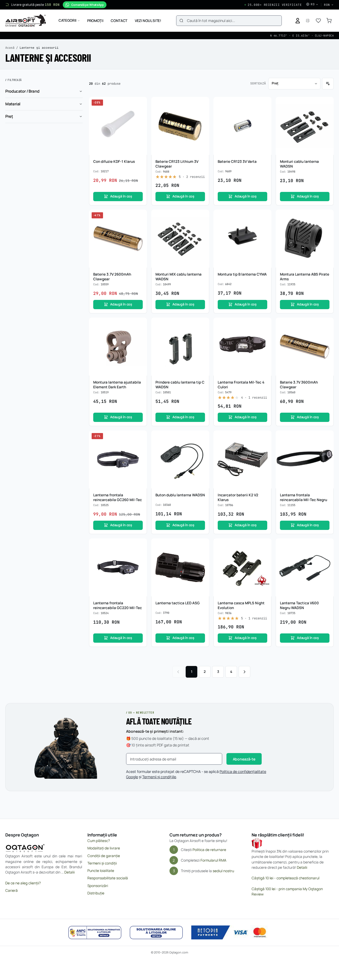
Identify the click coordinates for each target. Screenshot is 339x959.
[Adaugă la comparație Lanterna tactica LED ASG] (202, 555)
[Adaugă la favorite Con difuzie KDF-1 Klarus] (140, 104)
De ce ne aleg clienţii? (23, 883)
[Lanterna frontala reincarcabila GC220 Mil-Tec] (118, 567)
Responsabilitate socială (107, 878)
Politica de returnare (209, 849)
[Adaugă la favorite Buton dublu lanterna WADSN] (202, 437)
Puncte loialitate (100, 870)
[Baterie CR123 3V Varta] (242, 126)
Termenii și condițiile (159, 776)
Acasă (10, 47)
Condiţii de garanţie (103, 855)
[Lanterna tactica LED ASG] (180, 567)
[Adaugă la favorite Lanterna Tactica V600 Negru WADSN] (327, 545)
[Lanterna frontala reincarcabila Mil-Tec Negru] (305, 459)
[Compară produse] (308, 20)
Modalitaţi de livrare (103, 848)
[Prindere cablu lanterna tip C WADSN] (180, 347)
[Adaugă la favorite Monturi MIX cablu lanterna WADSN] (202, 216)
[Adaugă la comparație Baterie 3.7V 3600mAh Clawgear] (327, 334)
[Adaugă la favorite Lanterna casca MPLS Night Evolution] (264, 545)
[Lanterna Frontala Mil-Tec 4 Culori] (242, 347)
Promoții (95, 20)
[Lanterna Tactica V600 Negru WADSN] (305, 567)
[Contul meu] (297, 20)
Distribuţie (95, 893)
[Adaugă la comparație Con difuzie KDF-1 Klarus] (140, 114)
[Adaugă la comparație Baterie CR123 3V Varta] (264, 114)
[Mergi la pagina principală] (25, 21)
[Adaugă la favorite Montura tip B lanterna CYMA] (264, 216)
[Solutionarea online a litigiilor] (156, 932)
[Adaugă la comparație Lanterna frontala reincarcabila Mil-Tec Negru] (327, 447)
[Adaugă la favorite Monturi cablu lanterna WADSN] (327, 104)
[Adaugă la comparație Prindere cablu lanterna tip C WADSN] (202, 334)
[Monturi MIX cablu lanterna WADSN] (180, 239)
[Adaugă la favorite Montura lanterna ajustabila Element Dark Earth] (140, 324)
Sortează (258, 83)
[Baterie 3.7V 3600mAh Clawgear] (305, 347)
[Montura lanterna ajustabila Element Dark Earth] (118, 347)
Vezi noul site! (148, 20)
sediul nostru (223, 870)
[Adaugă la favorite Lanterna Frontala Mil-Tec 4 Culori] (264, 324)
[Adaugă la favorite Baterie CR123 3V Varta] (264, 104)
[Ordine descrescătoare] (328, 83)
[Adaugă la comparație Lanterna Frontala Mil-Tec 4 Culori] (264, 334)
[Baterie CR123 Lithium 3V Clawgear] (180, 126)
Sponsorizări (97, 885)
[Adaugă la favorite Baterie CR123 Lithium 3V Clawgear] (202, 104)
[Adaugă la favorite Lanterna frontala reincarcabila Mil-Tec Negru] (327, 437)
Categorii (68, 20)
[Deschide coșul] (329, 20)
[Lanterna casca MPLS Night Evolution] (242, 567)
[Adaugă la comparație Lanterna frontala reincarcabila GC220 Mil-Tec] (140, 555)
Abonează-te (244, 759)
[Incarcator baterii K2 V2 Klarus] (242, 459)
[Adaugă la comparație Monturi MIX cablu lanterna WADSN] (202, 226)
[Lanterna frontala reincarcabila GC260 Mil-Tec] (118, 459)
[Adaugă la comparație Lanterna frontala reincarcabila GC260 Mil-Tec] (140, 447)
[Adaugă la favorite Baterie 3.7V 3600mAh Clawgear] (327, 324)
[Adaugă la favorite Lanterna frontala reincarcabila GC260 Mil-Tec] (140, 437)
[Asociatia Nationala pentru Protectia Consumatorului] (94, 932)
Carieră (11, 890)
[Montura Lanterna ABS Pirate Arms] (305, 239)
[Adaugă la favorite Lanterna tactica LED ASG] (202, 545)
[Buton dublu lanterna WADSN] (180, 459)
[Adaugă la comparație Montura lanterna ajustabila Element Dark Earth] (140, 334)
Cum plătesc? (98, 840)
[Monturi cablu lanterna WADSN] (305, 126)
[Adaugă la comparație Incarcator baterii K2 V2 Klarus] (264, 447)
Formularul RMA (213, 860)
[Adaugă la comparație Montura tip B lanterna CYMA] (264, 226)
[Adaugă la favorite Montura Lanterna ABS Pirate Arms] (327, 216)
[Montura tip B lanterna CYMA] (242, 239)
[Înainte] (244, 672)
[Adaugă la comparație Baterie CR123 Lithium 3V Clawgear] (202, 114)
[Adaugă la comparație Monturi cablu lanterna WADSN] (327, 114)
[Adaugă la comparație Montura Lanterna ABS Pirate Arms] (327, 226)
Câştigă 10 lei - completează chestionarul (285, 878)
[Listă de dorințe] (318, 20)
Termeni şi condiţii (102, 863)
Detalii (69, 872)
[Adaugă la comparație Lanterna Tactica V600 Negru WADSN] (327, 555)
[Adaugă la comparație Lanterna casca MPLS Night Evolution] (264, 555)
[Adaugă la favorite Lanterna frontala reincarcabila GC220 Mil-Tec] (140, 545)
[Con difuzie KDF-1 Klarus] (118, 126)
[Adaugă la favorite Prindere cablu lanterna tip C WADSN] (202, 324)
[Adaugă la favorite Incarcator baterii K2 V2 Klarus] (264, 437)
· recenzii (192, 177)
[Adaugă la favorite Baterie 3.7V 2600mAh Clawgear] (140, 216)
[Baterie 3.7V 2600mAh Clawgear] (118, 239)
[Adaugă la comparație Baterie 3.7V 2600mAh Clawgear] (140, 226)
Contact (119, 20)
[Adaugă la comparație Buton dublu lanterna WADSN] (202, 447)
